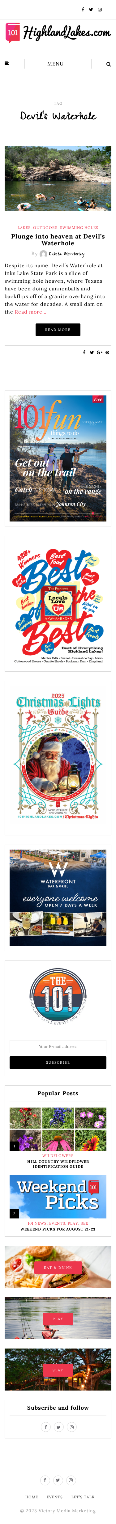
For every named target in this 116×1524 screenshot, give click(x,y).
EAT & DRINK (58, 1267)
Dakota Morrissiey (67, 255)
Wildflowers (58, 1156)
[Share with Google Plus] (100, 352)
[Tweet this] (92, 352)
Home (31, 1497)
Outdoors (45, 228)
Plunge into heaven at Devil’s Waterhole (58, 239)
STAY (58, 1370)
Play (73, 1223)
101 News (37, 1223)
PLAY (58, 1319)
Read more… (30, 312)
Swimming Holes (79, 228)
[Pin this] (107, 352)
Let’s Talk (83, 1497)
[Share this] (84, 352)
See (84, 1223)
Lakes (24, 228)
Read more (58, 329)
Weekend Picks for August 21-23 (58, 1229)
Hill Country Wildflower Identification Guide (58, 1164)
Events (57, 1223)
